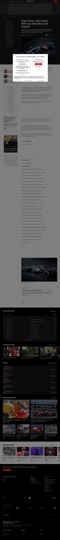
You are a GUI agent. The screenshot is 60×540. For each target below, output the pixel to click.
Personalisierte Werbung (22, 70)
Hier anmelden (38, 66)
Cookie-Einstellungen (40, 80)
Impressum (18, 80)
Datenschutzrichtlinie (28, 80)
